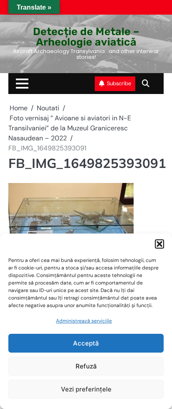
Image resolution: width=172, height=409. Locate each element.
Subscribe (119, 83)
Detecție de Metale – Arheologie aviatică (86, 36)
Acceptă (86, 343)
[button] (159, 244)
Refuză (86, 366)
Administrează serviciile (84, 321)
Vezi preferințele (86, 389)
